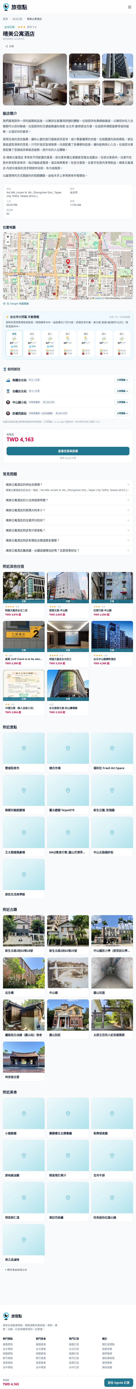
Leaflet (97, 298)
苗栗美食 (41, 1362)
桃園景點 (8, 1353)
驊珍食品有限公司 (17, 1269)
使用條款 (107, 1362)
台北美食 (41, 1349)
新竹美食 (41, 1358)
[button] (68, 262)
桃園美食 (41, 1353)
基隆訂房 (74, 1344)
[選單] (129, 7)
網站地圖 (107, 1367)
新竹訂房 (74, 1358)
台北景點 (8, 1349)
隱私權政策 (108, 1358)
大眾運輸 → (122, 379)
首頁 (5, 18)
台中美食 (41, 1367)
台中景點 (8, 1367)
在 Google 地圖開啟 (18, 303)
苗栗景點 (8, 1362)
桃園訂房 (74, 1353)
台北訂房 (17, 18)
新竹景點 (8, 1358)
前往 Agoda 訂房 (119, 1383)
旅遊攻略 (107, 1349)
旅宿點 (19, 7)
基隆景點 (8, 1344)
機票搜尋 (107, 1353)
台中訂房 (74, 1367)
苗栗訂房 (74, 1362)
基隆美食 (41, 1344)
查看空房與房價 (68, 451)
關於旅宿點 (108, 1344)
